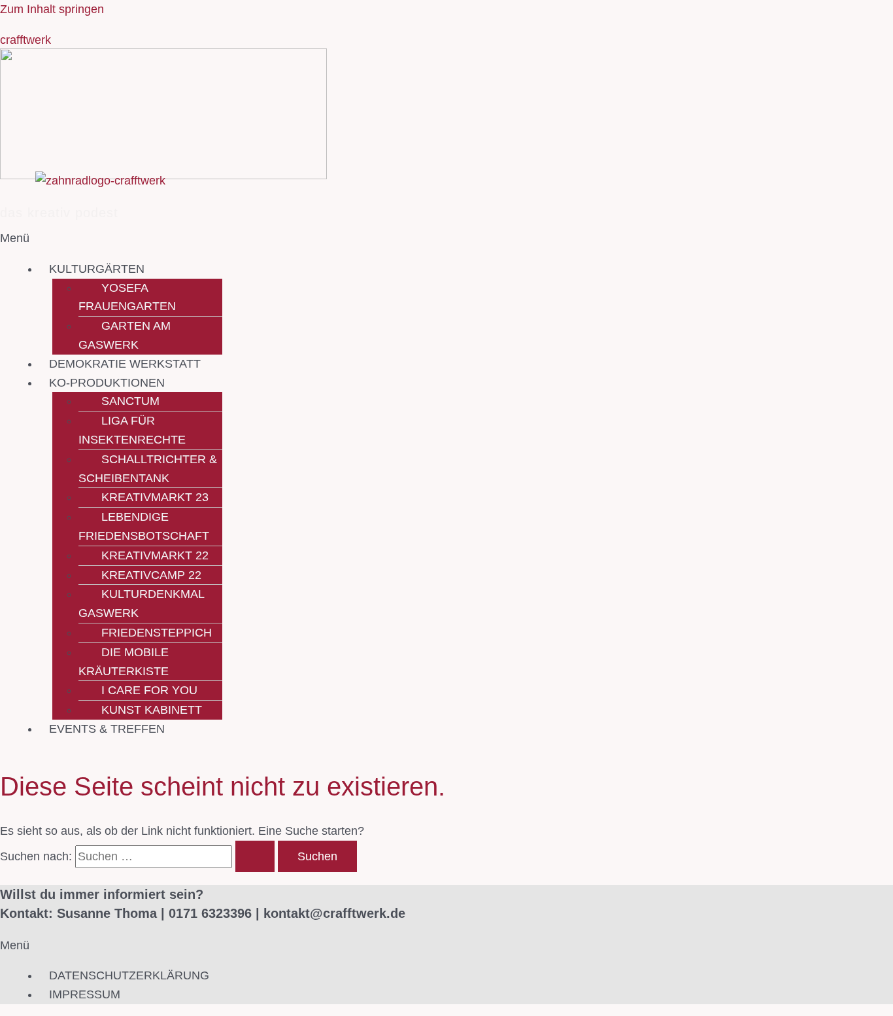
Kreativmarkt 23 (155, 497)
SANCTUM (130, 401)
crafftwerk (25, 39)
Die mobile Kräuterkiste (123, 662)
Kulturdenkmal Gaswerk (141, 603)
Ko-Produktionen (107, 382)
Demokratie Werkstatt (125, 363)
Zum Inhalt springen (52, 9)
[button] (368, 238)
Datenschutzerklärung (129, 975)
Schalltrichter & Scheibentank (147, 469)
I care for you (149, 690)
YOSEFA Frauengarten (127, 297)
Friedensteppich (156, 632)
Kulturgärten (96, 268)
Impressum (84, 994)
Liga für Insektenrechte (132, 430)
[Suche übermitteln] (255, 856)
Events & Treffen (107, 728)
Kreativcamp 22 (151, 575)
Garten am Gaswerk (124, 335)
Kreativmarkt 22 (155, 555)
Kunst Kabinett (151, 709)
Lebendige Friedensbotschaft (143, 526)
